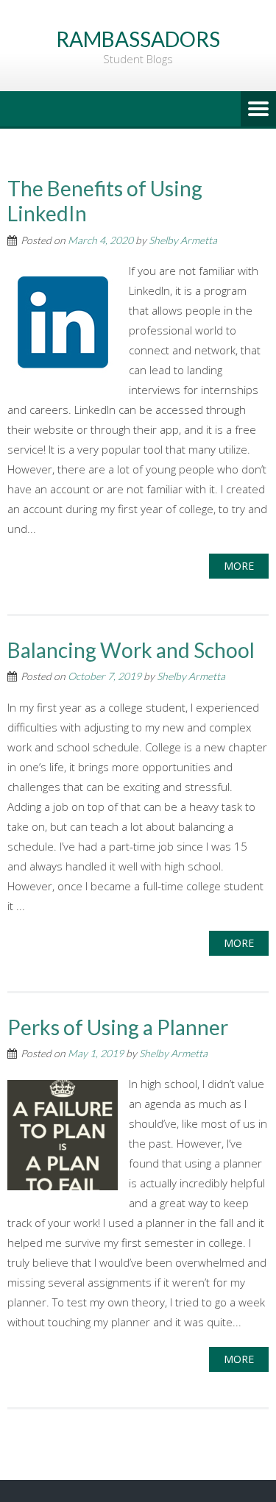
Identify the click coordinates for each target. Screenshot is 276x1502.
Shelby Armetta (183, 240)
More (239, 566)
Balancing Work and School (131, 649)
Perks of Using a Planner (117, 1027)
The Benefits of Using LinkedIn (104, 201)
